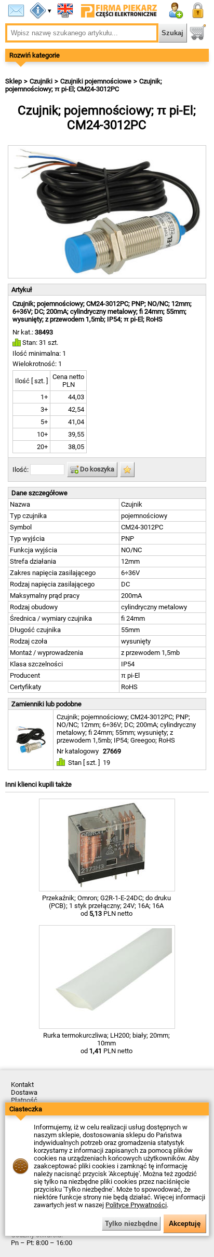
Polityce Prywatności (136, 1205)
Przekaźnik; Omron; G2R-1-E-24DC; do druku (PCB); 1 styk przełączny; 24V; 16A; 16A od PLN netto (106, 905)
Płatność (24, 1100)
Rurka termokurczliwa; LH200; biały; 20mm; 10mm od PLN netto (106, 1043)
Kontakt (22, 1084)
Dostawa (24, 1092)
